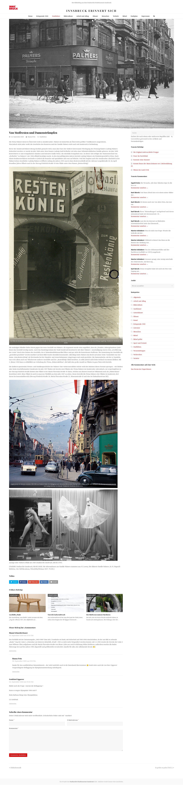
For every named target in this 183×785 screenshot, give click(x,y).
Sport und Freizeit (139, 343)
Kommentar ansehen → (139, 188)
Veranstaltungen (139, 351)
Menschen (137, 332)
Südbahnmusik (15, 768)
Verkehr (136, 358)
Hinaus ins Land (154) (141, 170)
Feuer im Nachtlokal (140, 156)
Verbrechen (137, 354)
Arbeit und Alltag (139, 301)
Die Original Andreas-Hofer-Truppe (146, 152)
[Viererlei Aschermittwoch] (66, 603)
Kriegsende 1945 (139, 324)
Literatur (136, 328)
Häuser (136, 316)
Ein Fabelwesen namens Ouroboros (98, 615)
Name (11, 720)
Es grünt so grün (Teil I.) (164, 768)
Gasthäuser (137, 309)
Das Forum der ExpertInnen (141, 369)
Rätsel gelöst (137, 339)
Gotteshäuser (138, 312)
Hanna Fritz (31, 137)
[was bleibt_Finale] (27, 603)
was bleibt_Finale (15, 615)
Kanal (135, 320)
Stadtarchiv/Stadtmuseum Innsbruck (82, 781)
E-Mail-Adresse (73, 720)
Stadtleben (43, 137)
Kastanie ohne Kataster (141, 160)
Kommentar (14, 728)
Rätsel (135, 335)
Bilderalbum (137, 305)
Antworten (12, 651)
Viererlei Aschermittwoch (56, 615)
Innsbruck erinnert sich (91, 11)
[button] (13, 582)
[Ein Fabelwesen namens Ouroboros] (104, 603)
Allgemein (137, 297)
